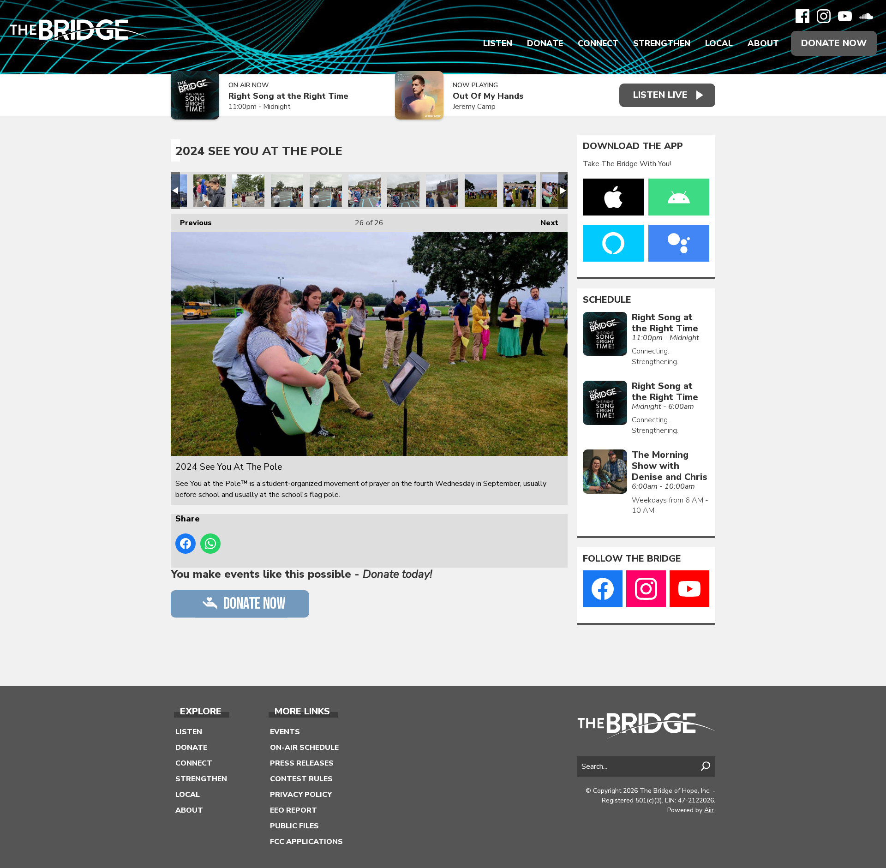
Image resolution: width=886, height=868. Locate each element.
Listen (497, 43)
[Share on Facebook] (185, 543)
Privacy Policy (301, 795)
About (763, 43)
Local (719, 43)
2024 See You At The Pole (209, 190)
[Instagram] (824, 16)
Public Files (294, 826)
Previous (191, 223)
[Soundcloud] (866, 16)
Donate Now (834, 43)
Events (285, 732)
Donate (545, 43)
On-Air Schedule (304, 747)
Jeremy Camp (474, 106)
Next (544, 223)
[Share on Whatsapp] (210, 543)
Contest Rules (301, 779)
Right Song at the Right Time (288, 96)
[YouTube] (845, 16)
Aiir (709, 810)
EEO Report (293, 810)
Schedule (607, 300)
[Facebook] (802, 16)
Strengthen (661, 43)
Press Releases (302, 763)
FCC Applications (306, 842)
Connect (598, 43)
